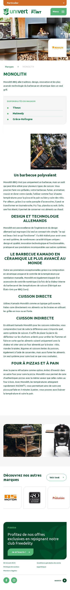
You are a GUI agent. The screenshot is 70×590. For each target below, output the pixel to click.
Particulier (13, 3)
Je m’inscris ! (19, 552)
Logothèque (41, 567)
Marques (9, 66)
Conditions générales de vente (49, 563)
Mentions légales (10, 571)
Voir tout (54, 477)
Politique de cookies (11, 567)
